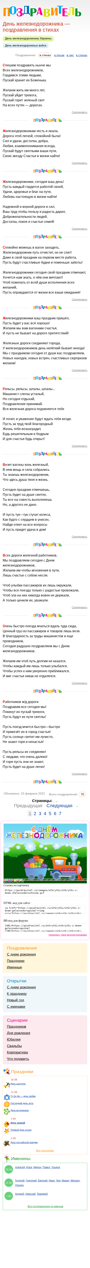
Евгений (43, 1180)
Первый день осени (20, 1130)
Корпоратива (17, 1052)
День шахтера (18, 1083)
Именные (14, 967)
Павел (46, 1167)
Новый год (15, 1000)
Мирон (37, 1167)
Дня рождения (18, 1033)
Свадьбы (14, 1046)
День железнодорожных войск (25, 45)
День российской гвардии (24, 1142)
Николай (30, 1193)
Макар (65, 1180)
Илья (29, 1167)
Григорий (31, 1180)
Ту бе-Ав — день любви (23, 1096)
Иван (52, 1180)
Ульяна (55, 1167)
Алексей (20, 1167)
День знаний (17, 1123)
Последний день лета (21, 1103)
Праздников (16, 1027)
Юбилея (14, 1039)
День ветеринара (19, 1110)
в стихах (81, 55)
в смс (70, 55)
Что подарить (18, 1059)
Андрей (19, 1193)
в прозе (59, 55)
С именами (16, 1007)
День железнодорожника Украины (28, 38)
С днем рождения (21, 954)
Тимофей (42, 1193)
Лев (58, 1180)
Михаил (75, 1180)
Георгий (19, 1180)
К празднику (17, 994)
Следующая (59, 805)
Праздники (15, 961)
